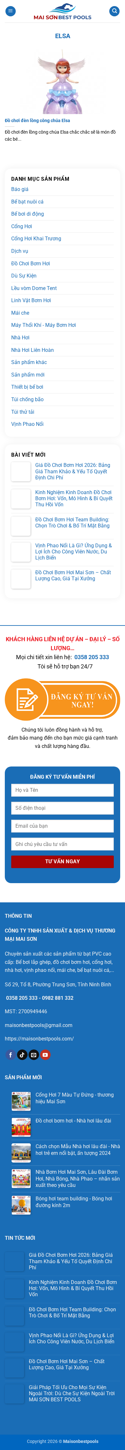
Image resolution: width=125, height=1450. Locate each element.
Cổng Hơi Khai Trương (36, 239)
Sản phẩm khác (29, 362)
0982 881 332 (57, 998)
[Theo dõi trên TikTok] (22, 1054)
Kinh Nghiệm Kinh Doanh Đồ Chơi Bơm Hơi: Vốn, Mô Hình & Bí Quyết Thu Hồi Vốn (74, 498)
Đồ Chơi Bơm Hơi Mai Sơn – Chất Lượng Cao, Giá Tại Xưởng (73, 575)
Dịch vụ (19, 251)
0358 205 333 (91, 657)
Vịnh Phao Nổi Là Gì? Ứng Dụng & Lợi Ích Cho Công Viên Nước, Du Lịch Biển (73, 552)
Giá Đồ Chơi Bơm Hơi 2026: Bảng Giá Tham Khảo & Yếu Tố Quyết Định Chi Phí (72, 471)
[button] (10, 11)
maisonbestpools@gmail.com (38, 1025)
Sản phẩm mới (28, 375)
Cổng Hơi (21, 226)
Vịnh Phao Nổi (27, 424)
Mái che (20, 313)
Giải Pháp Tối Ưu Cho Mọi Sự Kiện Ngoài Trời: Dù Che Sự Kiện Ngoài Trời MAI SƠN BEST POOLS (72, 1393)
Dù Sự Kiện (24, 276)
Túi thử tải (22, 412)
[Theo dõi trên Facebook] (10, 1054)
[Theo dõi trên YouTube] (45, 1054)
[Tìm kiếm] (114, 11)
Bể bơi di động (27, 214)
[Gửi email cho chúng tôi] (34, 1054)
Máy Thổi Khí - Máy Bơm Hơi (43, 325)
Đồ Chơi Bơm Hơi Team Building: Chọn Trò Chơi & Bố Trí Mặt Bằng (72, 523)
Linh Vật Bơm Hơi (31, 300)
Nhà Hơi (20, 338)
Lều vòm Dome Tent (34, 288)
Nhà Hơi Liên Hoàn (32, 350)
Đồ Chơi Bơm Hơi (30, 264)
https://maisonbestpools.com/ (39, 1039)
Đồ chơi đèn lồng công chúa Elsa (37, 120)
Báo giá (20, 189)
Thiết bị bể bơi (27, 387)
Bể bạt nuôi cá (27, 202)
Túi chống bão (27, 399)
